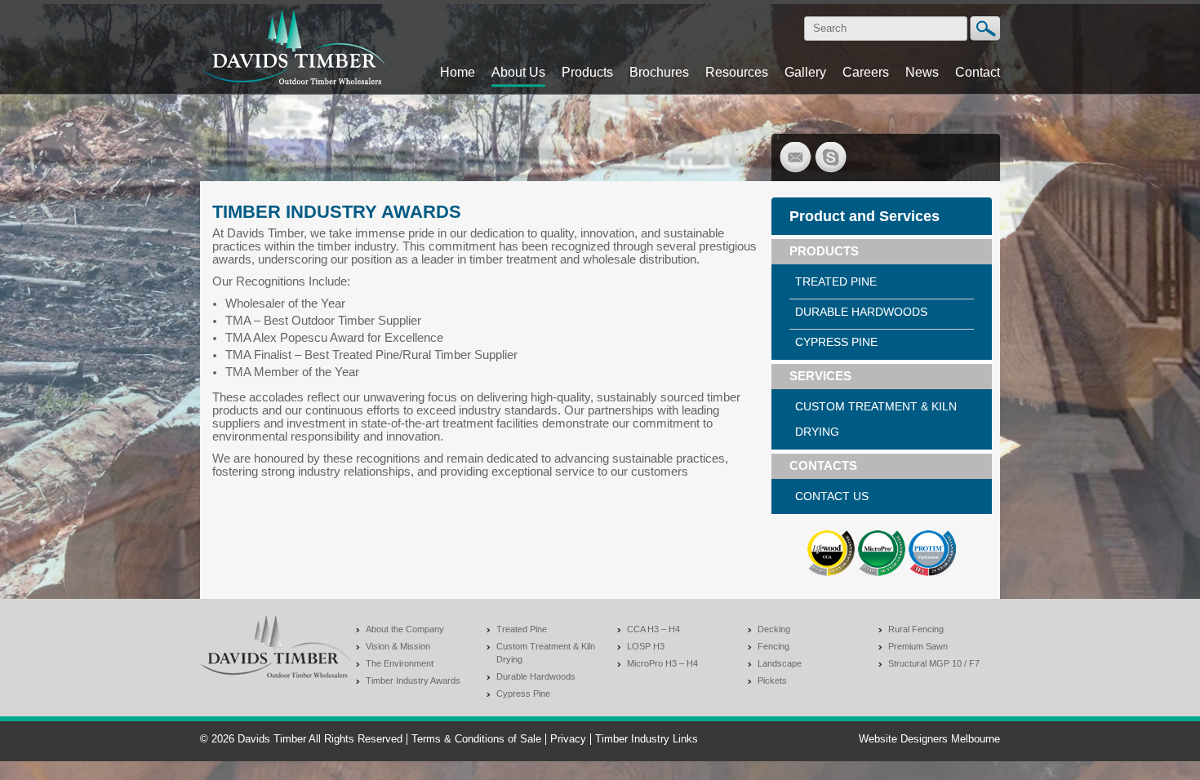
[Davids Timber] (293, 89)
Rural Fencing (916, 629)
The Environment (399, 663)
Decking (774, 629)
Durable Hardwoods (861, 311)
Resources (736, 71)
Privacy (568, 739)
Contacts (823, 465)
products (824, 251)
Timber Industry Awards (413, 680)
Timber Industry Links (646, 739)
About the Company (405, 629)
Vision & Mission (398, 646)
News (922, 71)
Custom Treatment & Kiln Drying (876, 419)
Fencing (773, 646)
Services (820, 376)
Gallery (805, 71)
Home (457, 71)
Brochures (659, 71)
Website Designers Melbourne (929, 739)
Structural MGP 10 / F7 (934, 663)
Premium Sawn (918, 646)
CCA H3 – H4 (653, 629)
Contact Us (832, 496)
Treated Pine (836, 281)
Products (587, 71)
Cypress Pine (836, 341)
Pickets (772, 680)
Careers (865, 71)
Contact (977, 71)
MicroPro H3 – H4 (662, 663)
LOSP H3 (645, 646)
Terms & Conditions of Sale (476, 739)
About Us (518, 71)
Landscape (780, 663)
